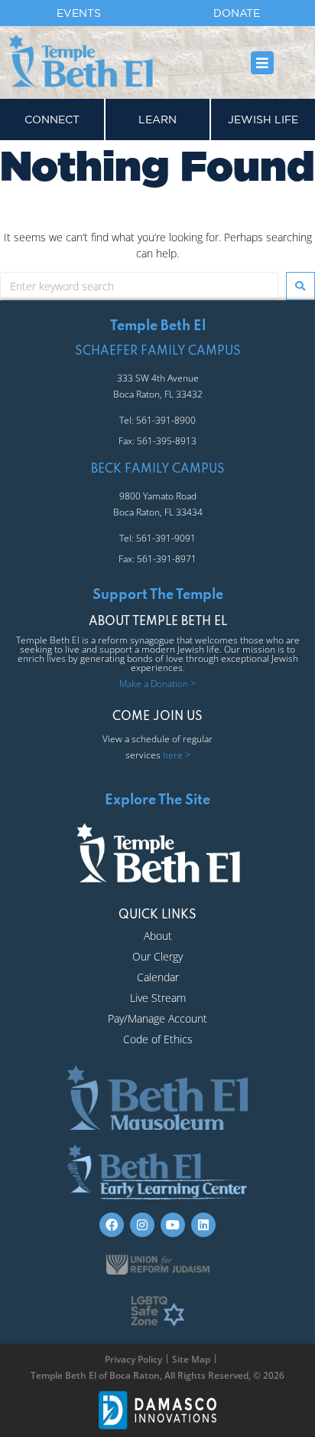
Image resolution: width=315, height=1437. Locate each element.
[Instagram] (142, 1225)
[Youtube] (173, 1225)
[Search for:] (139, 286)
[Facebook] (111, 1225)
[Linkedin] (203, 1225)
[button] (262, 62)
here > (176, 754)
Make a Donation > (157, 683)
